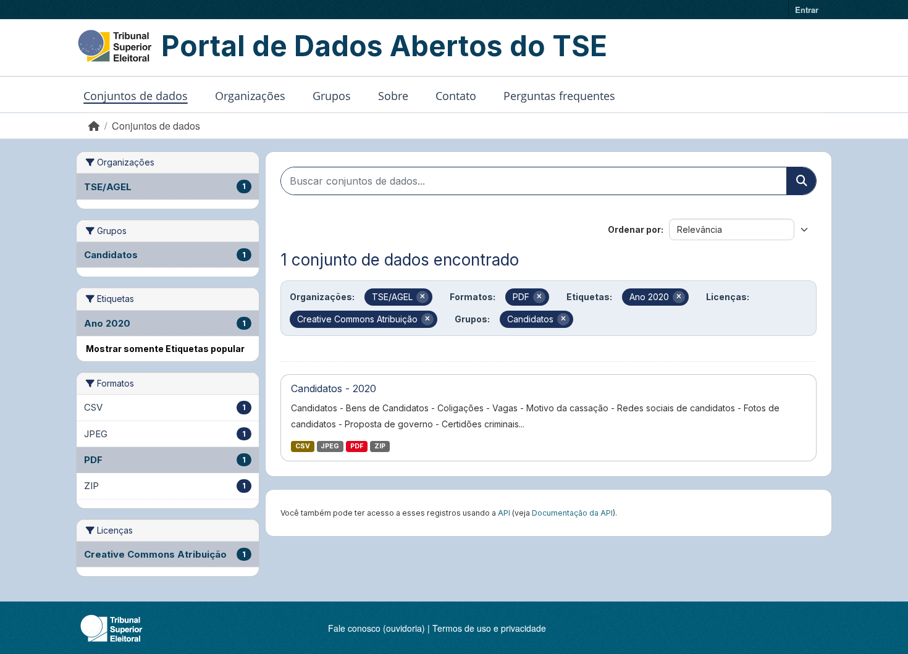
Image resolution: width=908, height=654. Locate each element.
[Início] (93, 126)
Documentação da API (572, 513)
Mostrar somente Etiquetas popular (165, 348)
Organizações (250, 95)
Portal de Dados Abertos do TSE (384, 45)
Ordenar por (634, 229)
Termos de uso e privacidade (489, 628)
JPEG (330, 446)
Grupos (332, 95)
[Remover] (422, 297)
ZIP (379, 446)
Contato (455, 95)
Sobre (393, 95)
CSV (302, 446)
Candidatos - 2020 (333, 388)
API (504, 513)
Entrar (806, 9)
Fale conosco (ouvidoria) (376, 628)
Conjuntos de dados (135, 95)
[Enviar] (801, 181)
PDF (356, 446)
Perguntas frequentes (559, 95)
